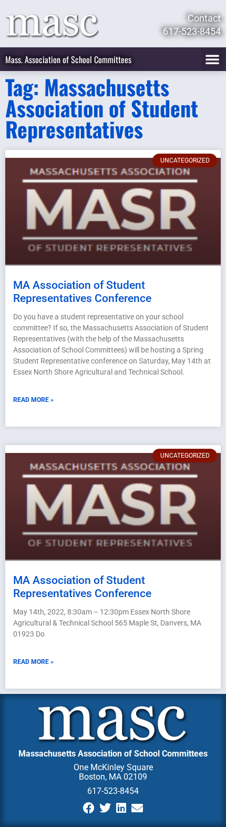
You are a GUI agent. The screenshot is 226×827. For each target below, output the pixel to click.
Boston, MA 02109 (113, 777)
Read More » (33, 400)
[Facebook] (88, 808)
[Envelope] (137, 808)
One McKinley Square (113, 767)
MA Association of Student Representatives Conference (82, 292)
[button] (212, 59)
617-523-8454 (113, 791)
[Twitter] (105, 808)
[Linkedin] (121, 808)
